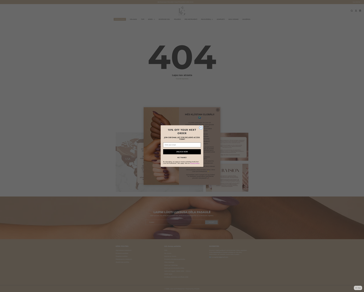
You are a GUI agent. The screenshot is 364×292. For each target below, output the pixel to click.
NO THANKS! (182, 157)
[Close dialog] (201, 127)
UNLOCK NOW (182, 152)
